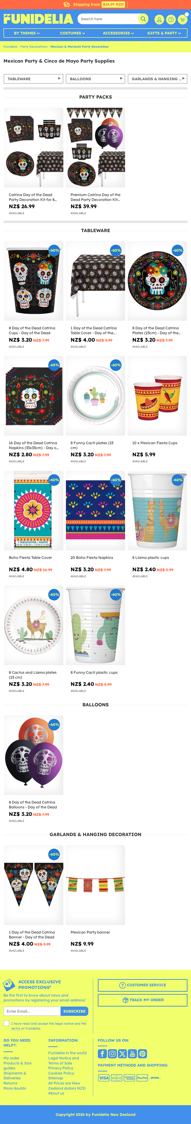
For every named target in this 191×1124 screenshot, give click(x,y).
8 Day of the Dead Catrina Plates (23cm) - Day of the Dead (155, 330)
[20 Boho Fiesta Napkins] (95, 511)
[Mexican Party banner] (95, 885)
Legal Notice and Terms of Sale (63, 1060)
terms (15, 1028)
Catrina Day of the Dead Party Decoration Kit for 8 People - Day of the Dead (32, 197)
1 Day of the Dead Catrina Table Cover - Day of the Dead (94, 330)
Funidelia (10, 46)
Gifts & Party (162, 33)
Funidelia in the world (67, 1053)
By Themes (25, 33)
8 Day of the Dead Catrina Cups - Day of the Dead (32, 330)
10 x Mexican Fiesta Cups (154, 442)
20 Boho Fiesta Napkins (92, 557)
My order (11, 1058)
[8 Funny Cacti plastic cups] (95, 625)
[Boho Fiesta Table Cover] (33, 511)
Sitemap (55, 1078)
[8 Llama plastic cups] (157, 511)
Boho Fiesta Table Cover (30, 557)
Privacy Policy (60, 1068)
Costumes (70, 33)
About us (56, 1093)
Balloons (80, 79)
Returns (10, 1083)
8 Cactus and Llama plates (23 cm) (33, 675)
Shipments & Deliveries (14, 1076)
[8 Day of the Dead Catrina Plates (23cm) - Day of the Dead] (157, 281)
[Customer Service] (171, 19)
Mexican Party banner (90, 932)
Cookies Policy (61, 1073)
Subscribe (74, 1011)
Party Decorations (33, 46)
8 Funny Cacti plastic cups (94, 672)
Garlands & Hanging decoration (160, 79)
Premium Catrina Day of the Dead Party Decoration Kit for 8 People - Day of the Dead (95, 197)
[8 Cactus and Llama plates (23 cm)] (33, 625)
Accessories (116, 33)
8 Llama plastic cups (150, 557)
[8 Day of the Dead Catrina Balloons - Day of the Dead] (33, 755)
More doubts (14, 1088)
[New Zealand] (102, 1054)
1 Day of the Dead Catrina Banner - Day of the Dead (32, 934)
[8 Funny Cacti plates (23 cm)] (95, 396)
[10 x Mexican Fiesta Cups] (157, 396)
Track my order (146, 999)
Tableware (19, 79)
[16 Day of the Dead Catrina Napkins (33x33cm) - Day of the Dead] (33, 396)
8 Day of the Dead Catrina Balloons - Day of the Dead (33, 804)
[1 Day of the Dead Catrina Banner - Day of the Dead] (33, 885)
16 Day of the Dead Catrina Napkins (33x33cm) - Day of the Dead (33, 445)
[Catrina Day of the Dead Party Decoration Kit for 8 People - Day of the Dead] (33, 148)
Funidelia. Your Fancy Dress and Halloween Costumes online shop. (38, 19)
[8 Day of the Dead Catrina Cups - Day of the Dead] (33, 281)
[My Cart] (183, 19)
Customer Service (146, 985)
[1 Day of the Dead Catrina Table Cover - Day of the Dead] (95, 281)
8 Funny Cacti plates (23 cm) (92, 445)
